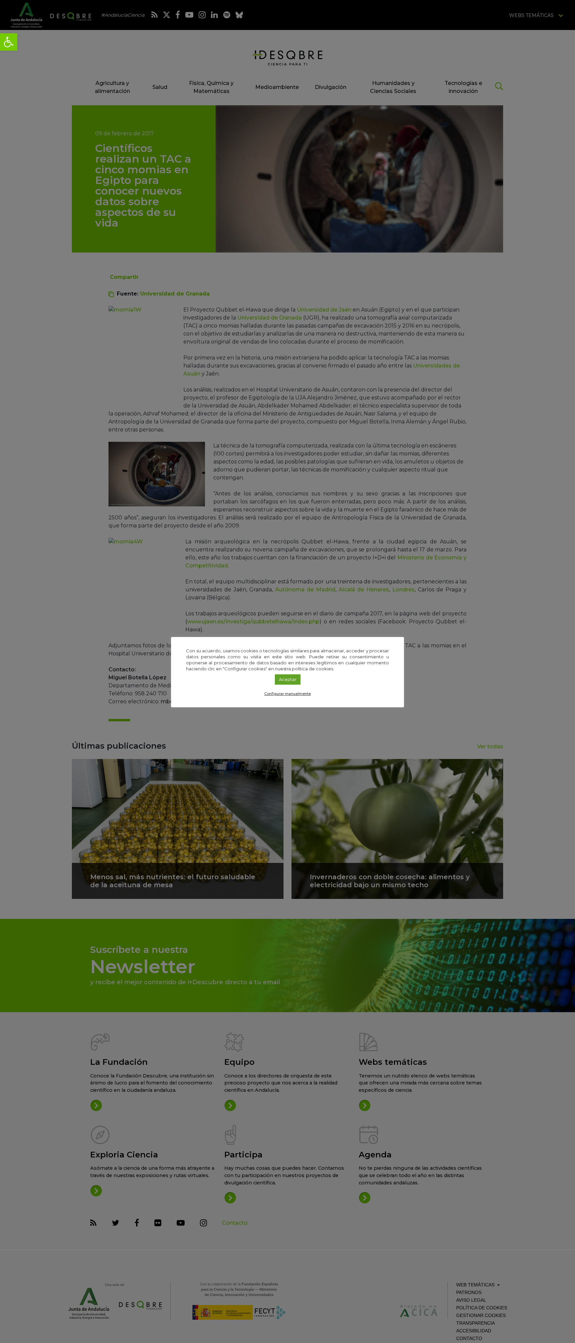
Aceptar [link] (287, 679)
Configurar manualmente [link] (287, 693)
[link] (8, 42)
